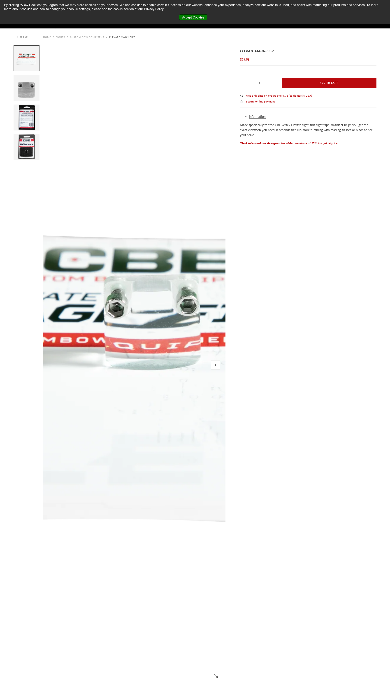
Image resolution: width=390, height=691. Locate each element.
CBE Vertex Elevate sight (292, 125)
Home (47, 37)
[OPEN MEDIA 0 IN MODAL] (215, 676)
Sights (60, 37)
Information (257, 117)
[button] (215, 365)
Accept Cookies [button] (193, 17)
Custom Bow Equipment (87, 37)
